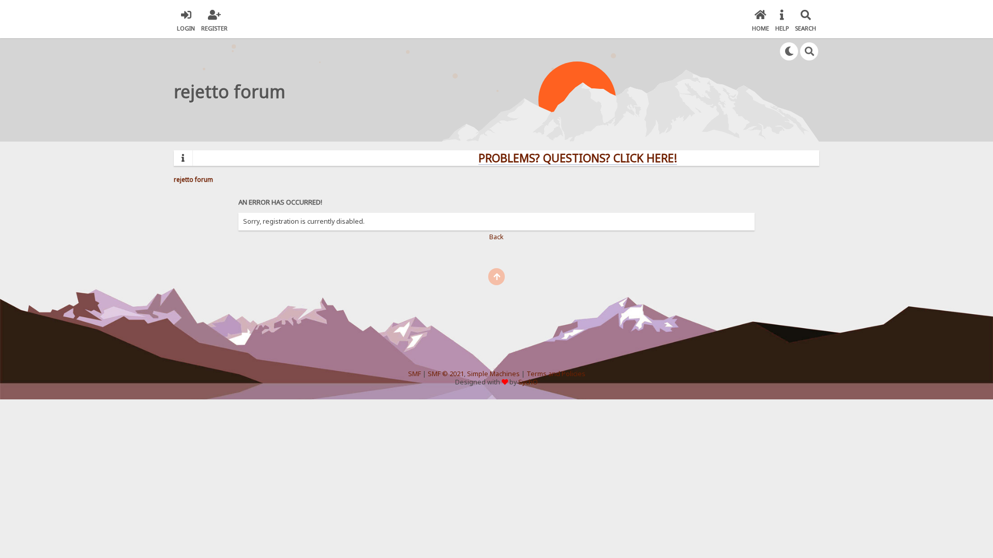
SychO (528, 382)
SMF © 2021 (446, 373)
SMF (414, 373)
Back (496, 237)
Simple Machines (493, 373)
